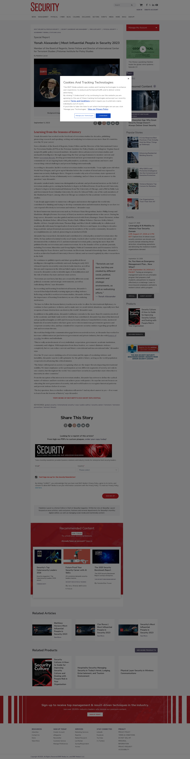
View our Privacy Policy (98, 109)
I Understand (103, 115)
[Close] (128, 78)
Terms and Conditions (80, 101)
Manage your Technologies (84, 115)
